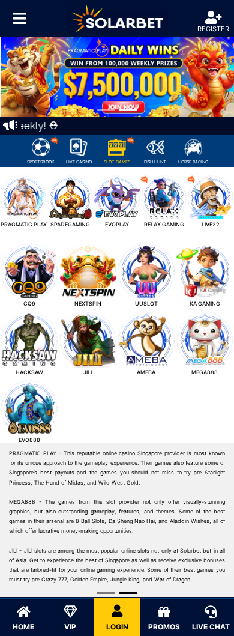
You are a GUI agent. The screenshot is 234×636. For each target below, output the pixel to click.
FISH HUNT (155, 162)
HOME (23, 626)
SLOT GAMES (117, 162)
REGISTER (213, 29)
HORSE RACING (193, 162)
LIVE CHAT (211, 626)
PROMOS (164, 626)
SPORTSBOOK (41, 162)
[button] (17, 77)
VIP (70, 626)
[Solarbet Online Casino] (117, 18)
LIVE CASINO (79, 162)
